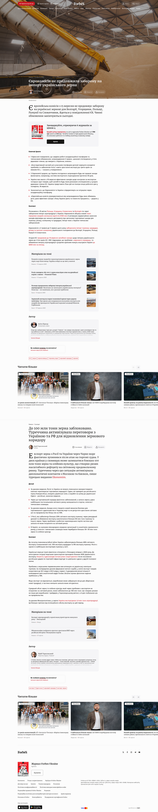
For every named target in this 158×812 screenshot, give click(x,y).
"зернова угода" (53, 358)
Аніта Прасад (38, 91)
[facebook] (127, 752)
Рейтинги (106, 8)
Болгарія (78, 211)
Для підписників (24, 8)
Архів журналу (66, 794)
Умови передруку (44, 784)
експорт (31, 688)
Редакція (47, 790)
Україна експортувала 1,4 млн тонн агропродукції (78, 600)
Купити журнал (44, 3)
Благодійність (37, 797)
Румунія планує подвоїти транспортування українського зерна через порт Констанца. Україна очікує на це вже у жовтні (55, 260)
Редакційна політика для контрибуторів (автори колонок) (38, 794)
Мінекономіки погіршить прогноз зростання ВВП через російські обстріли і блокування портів (52, 631)
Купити (55, 141)
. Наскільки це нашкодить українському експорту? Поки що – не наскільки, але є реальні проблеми (56, 288)
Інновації (59, 8)
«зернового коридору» (82, 240)
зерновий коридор (66, 358)
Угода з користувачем (34, 780)
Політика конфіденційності (27, 787)
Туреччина (39, 688)
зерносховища (42, 358)
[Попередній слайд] (134, 697)
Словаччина (67, 211)
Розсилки (56, 784)
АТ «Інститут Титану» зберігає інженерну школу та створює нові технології (43, 404)
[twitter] (123, 752)
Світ (82, 8)
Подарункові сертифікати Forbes (56, 797)
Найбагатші (115, 8)
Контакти (21, 780)
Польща (50, 211)
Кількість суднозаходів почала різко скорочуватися (57, 557)
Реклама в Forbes (23, 797)
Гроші (51, 8)
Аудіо (138, 8)
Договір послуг (23, 784)
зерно (34, 358)
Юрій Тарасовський (40, 446)
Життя (88, 8)
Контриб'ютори (128, 8)
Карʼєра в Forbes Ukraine (53, 780)
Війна (76, 8)
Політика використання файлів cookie (53, 787)
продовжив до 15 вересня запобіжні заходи (55, 238)
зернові (75, 358)
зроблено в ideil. (134, 808)
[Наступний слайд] (138, 367)
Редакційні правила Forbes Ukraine (29, 790)
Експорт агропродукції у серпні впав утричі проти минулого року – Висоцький (54, 618)
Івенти (33, 784)
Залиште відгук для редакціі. (39, 350)
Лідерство (96, 8)
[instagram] (131, 752)
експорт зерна (61, 688)
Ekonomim (58, 477)
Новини (35, 8)
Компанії (43, 8)
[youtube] (139, 752)
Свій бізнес (68, 8)
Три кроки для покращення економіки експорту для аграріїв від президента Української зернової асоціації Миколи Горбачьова (55, 302)
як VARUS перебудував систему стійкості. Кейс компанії (93, 404)
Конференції (56, 3)
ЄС (30, 358)
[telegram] (135, 752)
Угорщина (58, 211)
